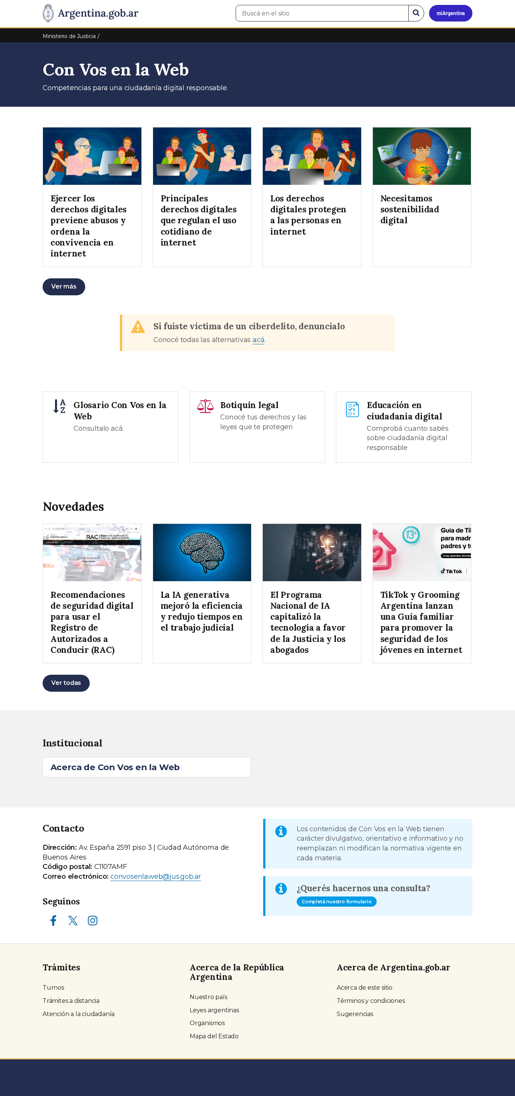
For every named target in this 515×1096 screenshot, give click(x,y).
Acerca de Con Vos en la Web (115, 767)
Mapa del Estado (214, 1036)
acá (258, 340)
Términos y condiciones (371, 1000)
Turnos (53, 987)
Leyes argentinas (214, 1010)
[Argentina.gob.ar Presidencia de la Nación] (90, 13)
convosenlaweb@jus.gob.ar (155, 876)
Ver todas (66, 682)
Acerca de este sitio (364, 987)
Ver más (64, 286)
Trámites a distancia (71, 1000)
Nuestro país (208, 997)
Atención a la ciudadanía (79, 1014)
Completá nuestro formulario (337, 901)
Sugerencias (355, 1014)
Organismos (207, 1023)
